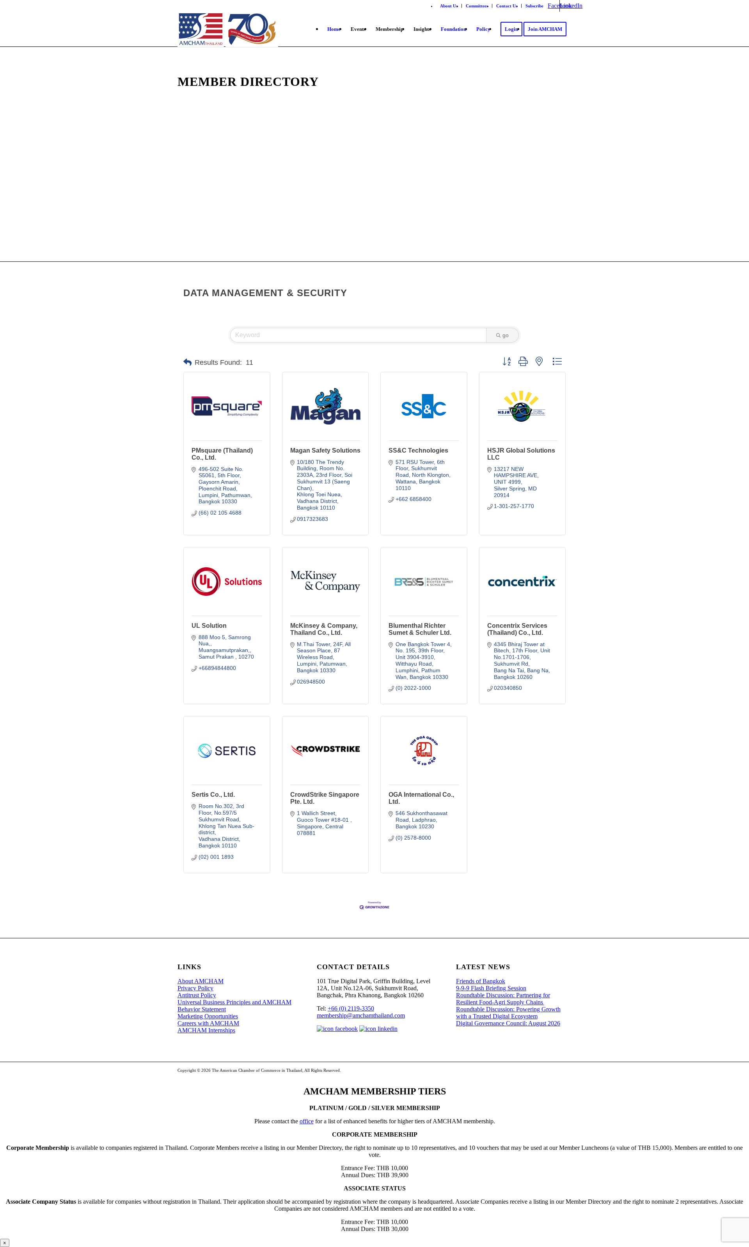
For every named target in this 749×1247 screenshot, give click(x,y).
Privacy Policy (195, 988)
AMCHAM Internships (206, 1030)
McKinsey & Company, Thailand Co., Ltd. (323, 629)
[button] (187, 362)
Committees (477, 6)
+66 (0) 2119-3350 (351, 1008)
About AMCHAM (200, 981)
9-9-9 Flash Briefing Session (491, 988)
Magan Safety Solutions (325, 450)
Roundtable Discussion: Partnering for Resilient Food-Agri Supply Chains (503, 998)
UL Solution (209, 625)
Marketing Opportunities (207, 1016)
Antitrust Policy (196, 995)
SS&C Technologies (418, 450)
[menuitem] (449, 6)
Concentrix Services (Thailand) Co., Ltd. (517, 629)
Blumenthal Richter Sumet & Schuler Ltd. (420, 629)
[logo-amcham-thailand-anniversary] (227, 29)
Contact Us (506, 6)
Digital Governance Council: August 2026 (508, 1023)
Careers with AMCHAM (208, 1023)
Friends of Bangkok (480, 981)
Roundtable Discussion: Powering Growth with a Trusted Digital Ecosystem (508, 1013)
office (307, 1121)
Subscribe (534, 6)
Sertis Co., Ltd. (213, 794)
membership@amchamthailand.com (361, 1015)
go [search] (505, 335)
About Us (449, 6)
